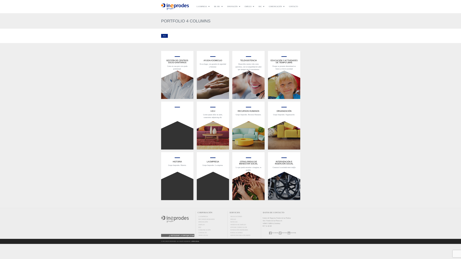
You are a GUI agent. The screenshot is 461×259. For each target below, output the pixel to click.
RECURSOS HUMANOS (206, 219)
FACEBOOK (275, 232)
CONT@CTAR (187, 235)
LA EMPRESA (202, 6)
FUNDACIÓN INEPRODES (239, 230)
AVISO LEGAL (203, 235)
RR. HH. (217, 6)
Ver (177, 77)
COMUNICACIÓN (275, 6)
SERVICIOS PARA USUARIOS (240, 235)
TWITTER (284, 232)
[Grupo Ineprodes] (175, 6)
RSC (260, 6)
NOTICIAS (233, 222)
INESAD (233, 219)
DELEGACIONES (236, 216)
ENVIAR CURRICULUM (238, 227)
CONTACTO (293, 6)
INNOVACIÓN (232, 6)
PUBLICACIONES (236, 233)
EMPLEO (248, 6)
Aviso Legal (195, 241)
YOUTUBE (293, 232)
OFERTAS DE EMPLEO (238, 225)
